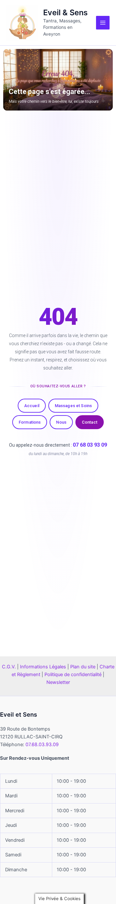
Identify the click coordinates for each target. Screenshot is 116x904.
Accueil (31, 405)
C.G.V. (9, 667)
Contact (89, 422)
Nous (61, 422)
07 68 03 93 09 (90, 445)
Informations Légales (43, 667)
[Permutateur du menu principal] (103, 22)
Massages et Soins (73, 405)
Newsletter (58, 682)
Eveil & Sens (65, 12)
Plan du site (82, 667)
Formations (30, 422)
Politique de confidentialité (73, 674)
